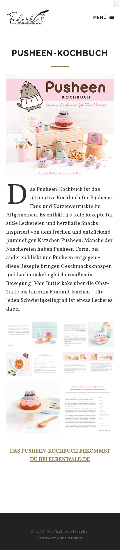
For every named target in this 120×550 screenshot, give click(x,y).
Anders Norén (69, 538)
